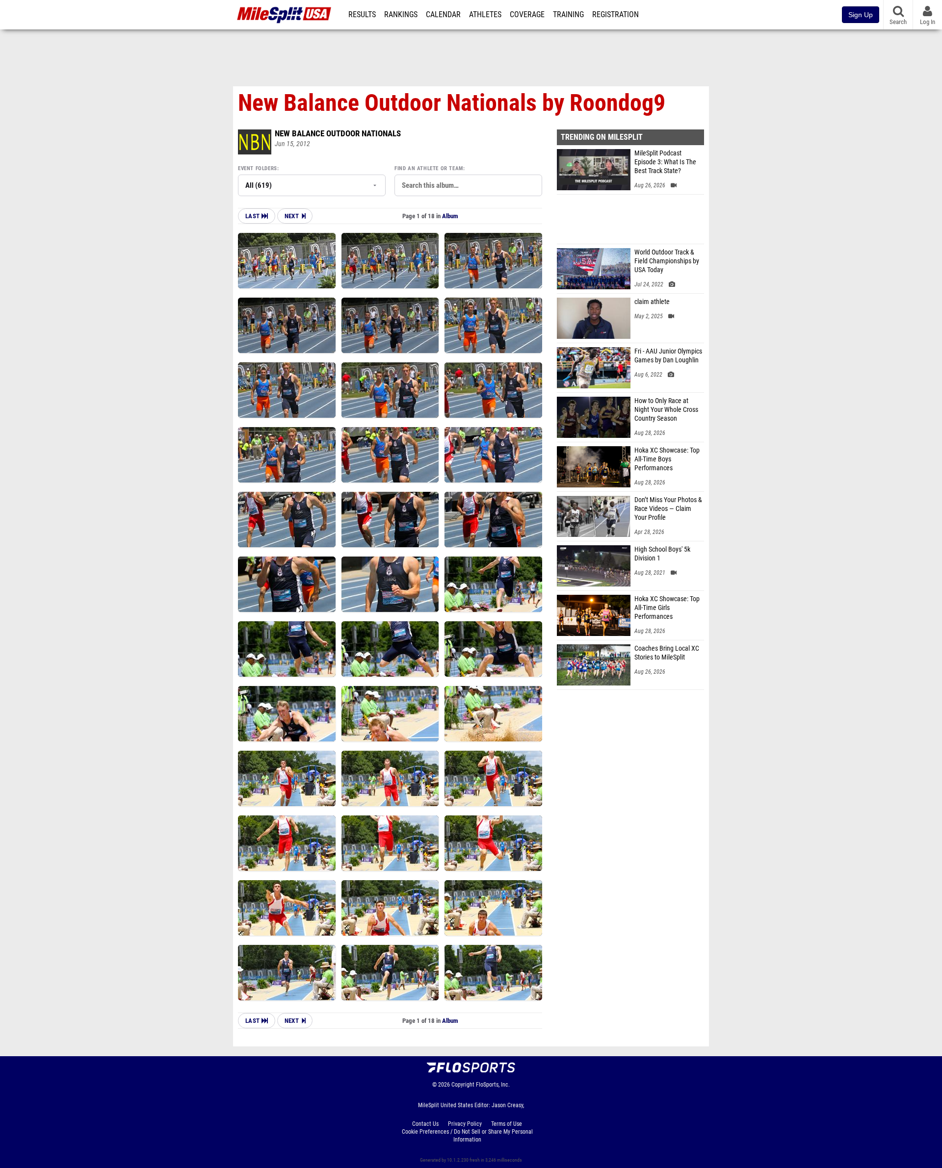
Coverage (527, 14)
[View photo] (287, 260)
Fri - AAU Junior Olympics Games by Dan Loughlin (668, 355)
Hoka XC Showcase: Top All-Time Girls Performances (667, 608)
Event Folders (257, 168)
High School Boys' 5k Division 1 (662, 553)
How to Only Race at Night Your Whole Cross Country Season (666, 410)
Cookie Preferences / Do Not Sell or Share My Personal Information (467, 1135)
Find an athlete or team (428, 168)
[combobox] (468, 185)
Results (362, 14)
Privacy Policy (465, 1123)
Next (292, 216)
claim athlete (652, 302)
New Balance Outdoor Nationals (338, 133)
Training (568, 14)
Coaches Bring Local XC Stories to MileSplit (666, 652)
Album (450, 216)
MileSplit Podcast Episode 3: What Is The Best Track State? (665, 162)
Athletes (485, 14)
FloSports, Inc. (493, 1084)
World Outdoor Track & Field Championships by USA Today (666, 261)
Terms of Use (506, 1123)
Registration (615, 14)
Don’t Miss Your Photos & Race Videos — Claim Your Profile (668, 509)
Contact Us (425, 1123)
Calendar (443, 14)
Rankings (401, 14)
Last (253, 216)
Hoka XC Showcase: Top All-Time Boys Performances (667, 459)
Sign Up (860, 15)
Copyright (462, 1084)
